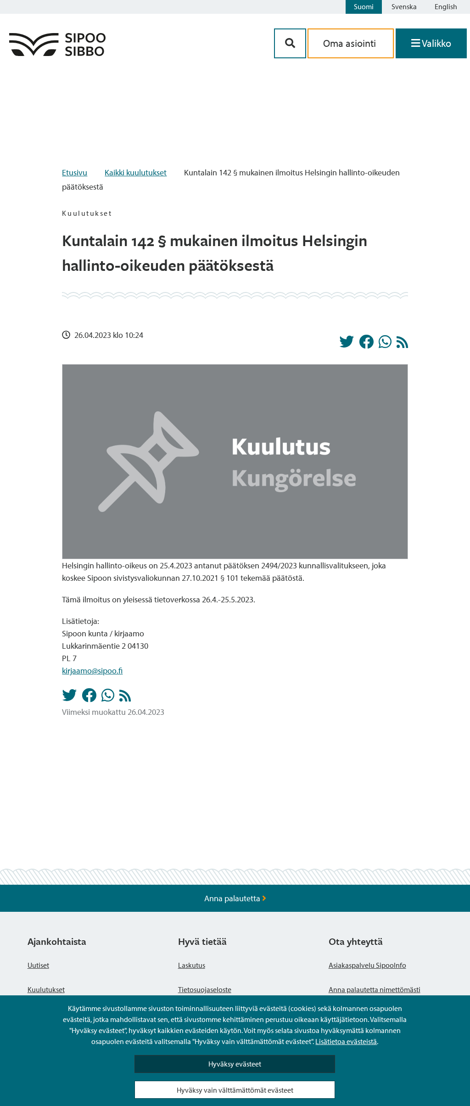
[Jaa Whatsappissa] (385, 344)
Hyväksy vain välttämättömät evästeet (235, 1090)
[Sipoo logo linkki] (57, 53)
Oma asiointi (350, 43)
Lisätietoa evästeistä (346, 1041)
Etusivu (74, 172)
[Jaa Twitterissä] (346, 344)
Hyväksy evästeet (234, 1063)
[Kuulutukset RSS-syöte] (402, 344)
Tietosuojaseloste (204, 989)
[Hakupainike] (290, 43)
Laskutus (191, 965)
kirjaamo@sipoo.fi (92, 670)
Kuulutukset (46, 989)
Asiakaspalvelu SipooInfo (367, 965)
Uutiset (38, 965)
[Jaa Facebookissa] (366, 344)
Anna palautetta (233, 898)
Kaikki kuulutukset (136, 172)
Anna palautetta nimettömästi (374, 989)
